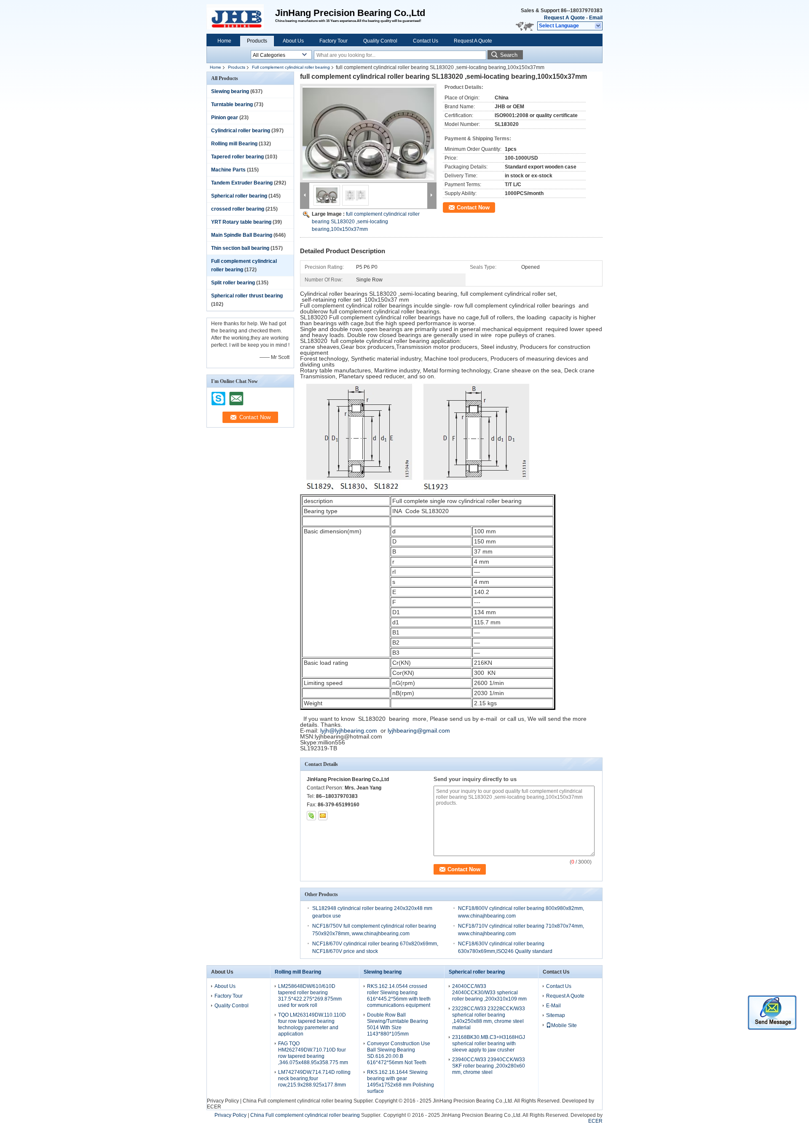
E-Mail (553, 1006)
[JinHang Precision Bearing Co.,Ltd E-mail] (322, 815)
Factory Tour (333, 41)
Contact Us (425, 41)
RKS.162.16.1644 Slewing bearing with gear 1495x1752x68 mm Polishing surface (400, 1081)
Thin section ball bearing (240, 248)
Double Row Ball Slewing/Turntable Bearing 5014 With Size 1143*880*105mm (397, 1024)
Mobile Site (564, 1025)
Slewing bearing (230, 91)
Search (508, 55)
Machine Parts (228, 170)
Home (224, 41)
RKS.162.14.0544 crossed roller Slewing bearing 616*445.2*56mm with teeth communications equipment (399, 995)
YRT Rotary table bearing (241, 222)
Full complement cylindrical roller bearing (291, 67)
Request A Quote (564, 18)
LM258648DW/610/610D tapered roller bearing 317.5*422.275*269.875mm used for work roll (310, 995)
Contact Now (473, 207)
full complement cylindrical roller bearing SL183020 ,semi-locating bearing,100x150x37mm (366, 221)
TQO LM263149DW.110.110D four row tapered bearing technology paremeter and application (312, 1024)
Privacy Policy (223, 1101)
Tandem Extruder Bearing (242, 183)
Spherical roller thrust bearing (247, 296)
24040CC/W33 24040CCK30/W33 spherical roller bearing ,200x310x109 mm (489, 992)
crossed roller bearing (237, 209)
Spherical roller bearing (239, 196)
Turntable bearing (232, 104)
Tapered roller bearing (237, 157)
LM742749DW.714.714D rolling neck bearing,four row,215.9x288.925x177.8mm (314, 1078)
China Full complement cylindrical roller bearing (297, 1101)
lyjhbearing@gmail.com (419, 730)
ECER (214, 1107)
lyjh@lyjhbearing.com (348, 730)
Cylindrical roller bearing (240, 131)
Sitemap (555, 1015)
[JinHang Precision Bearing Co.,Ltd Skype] (311, 815)
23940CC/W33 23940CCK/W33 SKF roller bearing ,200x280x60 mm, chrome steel (488, 1066)
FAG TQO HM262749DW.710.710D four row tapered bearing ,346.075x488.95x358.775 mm (313, 1053)
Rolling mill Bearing (234, 144)
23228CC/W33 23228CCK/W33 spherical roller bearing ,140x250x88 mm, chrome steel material (488, 1018)
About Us (293, 41)
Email (596, 18)
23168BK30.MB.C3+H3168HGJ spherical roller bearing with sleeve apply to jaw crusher (488, 1043)
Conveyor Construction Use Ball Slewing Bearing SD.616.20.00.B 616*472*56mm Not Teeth (398, 1053)
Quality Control (380, 41)
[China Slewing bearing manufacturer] (240, 17)
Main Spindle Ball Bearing (241, 235)
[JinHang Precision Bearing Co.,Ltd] (598, 26)
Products (257, 41)
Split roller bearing (233, 283)
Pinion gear (224, 117)
